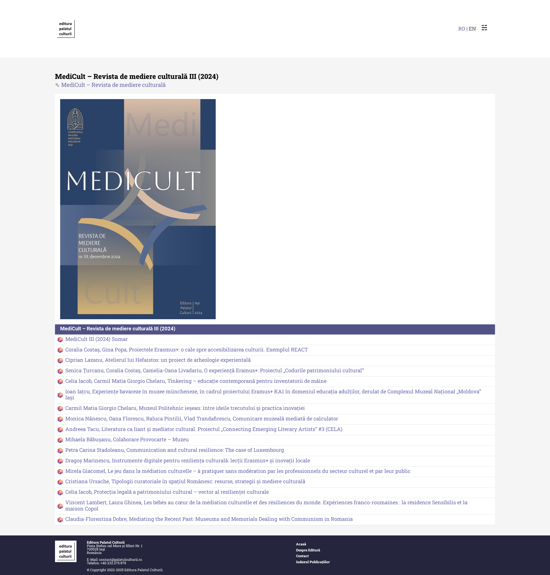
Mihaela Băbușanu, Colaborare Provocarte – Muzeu (127, 439)
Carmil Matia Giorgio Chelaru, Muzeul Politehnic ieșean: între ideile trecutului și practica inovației (185, 408)
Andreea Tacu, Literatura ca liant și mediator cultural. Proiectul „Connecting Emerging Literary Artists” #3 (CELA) (203, 429)
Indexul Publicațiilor (313, 562)
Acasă (301, 544)
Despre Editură (308, 550)
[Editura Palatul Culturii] (65, 29)
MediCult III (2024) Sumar (96, 339)
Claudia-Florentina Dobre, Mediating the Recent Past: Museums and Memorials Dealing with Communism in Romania (209, 518)
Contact (302, 556)
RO (461, 28)
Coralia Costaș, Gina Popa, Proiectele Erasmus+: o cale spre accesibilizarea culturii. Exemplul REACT (186, 349)
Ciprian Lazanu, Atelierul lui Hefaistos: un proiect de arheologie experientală (158, 359)
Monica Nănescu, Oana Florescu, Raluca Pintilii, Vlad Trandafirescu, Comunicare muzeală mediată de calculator (201, 418)
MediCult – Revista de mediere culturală (113, 84)
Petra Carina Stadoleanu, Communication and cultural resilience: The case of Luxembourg (174, 449)
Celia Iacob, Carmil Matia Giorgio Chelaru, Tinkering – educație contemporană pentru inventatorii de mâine (196, 380)
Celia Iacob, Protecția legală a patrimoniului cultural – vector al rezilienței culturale (167, 491)
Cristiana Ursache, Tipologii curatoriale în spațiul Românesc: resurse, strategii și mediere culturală (185, 481)
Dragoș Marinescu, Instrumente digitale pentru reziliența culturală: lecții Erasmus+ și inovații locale (187, 460)
